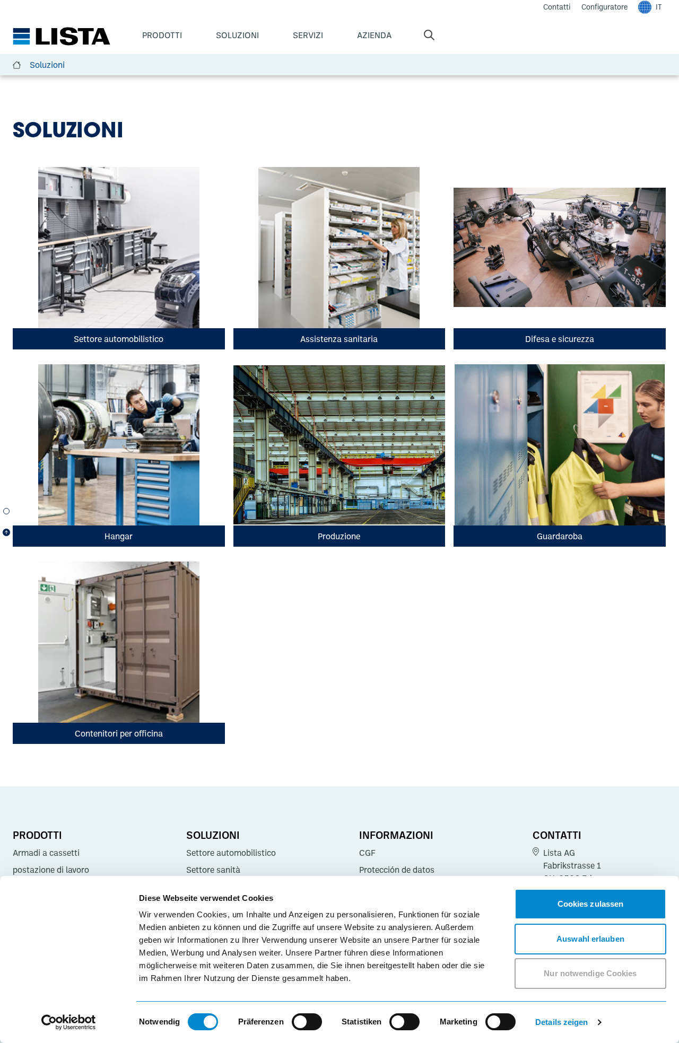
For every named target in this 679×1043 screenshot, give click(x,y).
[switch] (307, 1021)
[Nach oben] (6, 532)
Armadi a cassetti (46, 852)
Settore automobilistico (231, 852)
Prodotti (162, 35)
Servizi (308, 35)
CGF (367, 852)
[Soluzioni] (6, 511)
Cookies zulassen (591, 903)
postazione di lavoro (51, 869)
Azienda (374, 35)
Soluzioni (237, 35)
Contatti (557, 835)
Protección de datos (396, 869)
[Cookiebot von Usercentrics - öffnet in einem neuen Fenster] (68, 1022)
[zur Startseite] (61, 36)
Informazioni (396, 835)
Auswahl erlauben (590, 938)
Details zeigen (561, 1022)
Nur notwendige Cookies (590, 973)
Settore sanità (213, 869)
